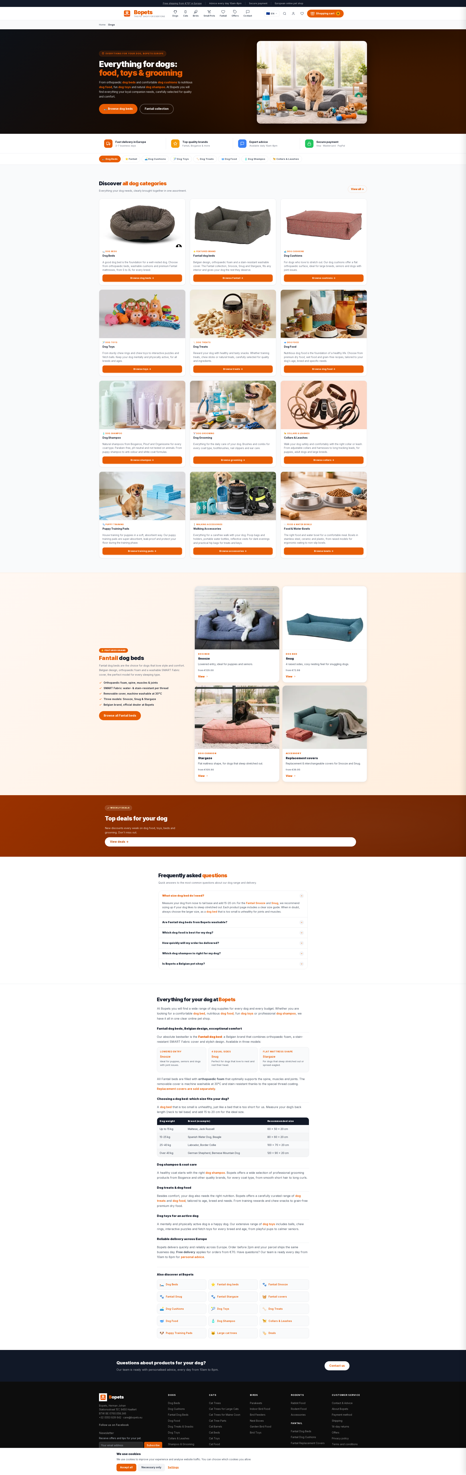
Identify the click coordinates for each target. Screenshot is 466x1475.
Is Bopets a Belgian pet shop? (183, 963)
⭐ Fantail (131, 158)
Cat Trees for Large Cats (224, 1408)
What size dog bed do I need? (183, 895)
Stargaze (269, 1056)
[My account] (293, 13)
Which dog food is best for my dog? (187, 932)
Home (102, 24)
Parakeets (256, 1403)
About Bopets (340, 1408)
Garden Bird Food (260, 1426)
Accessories (298, 1414)
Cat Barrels (215, 1426)
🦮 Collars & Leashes (286, 158)
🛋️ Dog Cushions (155, 158)
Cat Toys (214, 1438)
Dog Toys (174, 1432)
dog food (105, 87)
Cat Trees (215, 1403)
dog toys (124, 87)
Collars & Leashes (178, 1438)
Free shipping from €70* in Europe (182, 3)
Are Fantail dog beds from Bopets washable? (194, 922)
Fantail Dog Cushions (303, 1437)
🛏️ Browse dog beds (118, 108)
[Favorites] (302, 13)
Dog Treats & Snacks (180, 1426)
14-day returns (340, 1426)
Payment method (342, 1414)
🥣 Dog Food (229, 158)
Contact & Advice (342, 1403)
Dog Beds (174, 1403)
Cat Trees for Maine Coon (224, 1414)
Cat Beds (214, 1432)
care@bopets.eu (132, 1417)
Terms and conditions (345, 1444)
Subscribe (153, 1445)
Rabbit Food (298, 1403)
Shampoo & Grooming (181, 1444)
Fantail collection (157, 108)
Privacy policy (340, 1438)
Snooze (165, 1056)
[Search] (284, 13)
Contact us (337, 1365)
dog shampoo (155, 87)
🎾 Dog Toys (181, 158)
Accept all (126, 1467)
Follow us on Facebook (114, 1424)
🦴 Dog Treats (205, 158)
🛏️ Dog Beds (110, 158)
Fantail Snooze (255, 903)
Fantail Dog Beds (178, 1414)
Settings (173, 1467)
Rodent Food (299, 1408)
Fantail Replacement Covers (308, 1443)
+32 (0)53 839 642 (110, 1417)
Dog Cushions (176, 1408)
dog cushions (167, 82)
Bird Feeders (257, 1414)
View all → (357, 189)
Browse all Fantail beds (120, 715)
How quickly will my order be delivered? (190, 943)
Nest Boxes (257, 1420)
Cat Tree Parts (217, 1420)
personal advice (192, 1257)
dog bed (211, 911)
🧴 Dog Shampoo (254, 158)
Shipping (337, 1420)
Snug (274, 903)
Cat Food (214, 1444)
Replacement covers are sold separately (186, 1089)
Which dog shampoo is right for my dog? (191, 953)
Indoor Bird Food (260, 1408)
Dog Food (174, 1420)
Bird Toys (255, 1432)
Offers (335, 1432)
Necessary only (151, 1467)
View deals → (119, 841)
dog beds (129, 82)
